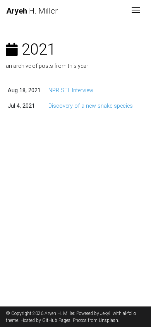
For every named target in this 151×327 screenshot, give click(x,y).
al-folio (129, 313)
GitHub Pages (56, 320)
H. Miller (32, 10)
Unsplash (108, 320)
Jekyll (106, 313)
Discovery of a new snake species (90, 106)
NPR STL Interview (70, 90)
